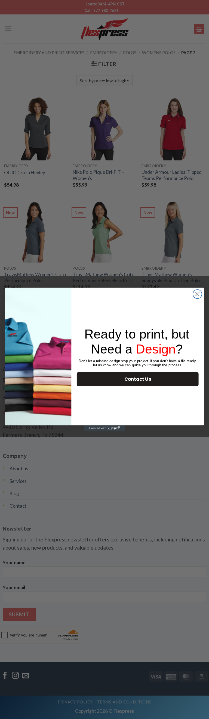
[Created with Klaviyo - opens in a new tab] (104, 428)
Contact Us (137, 379)
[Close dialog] (197, 294)
